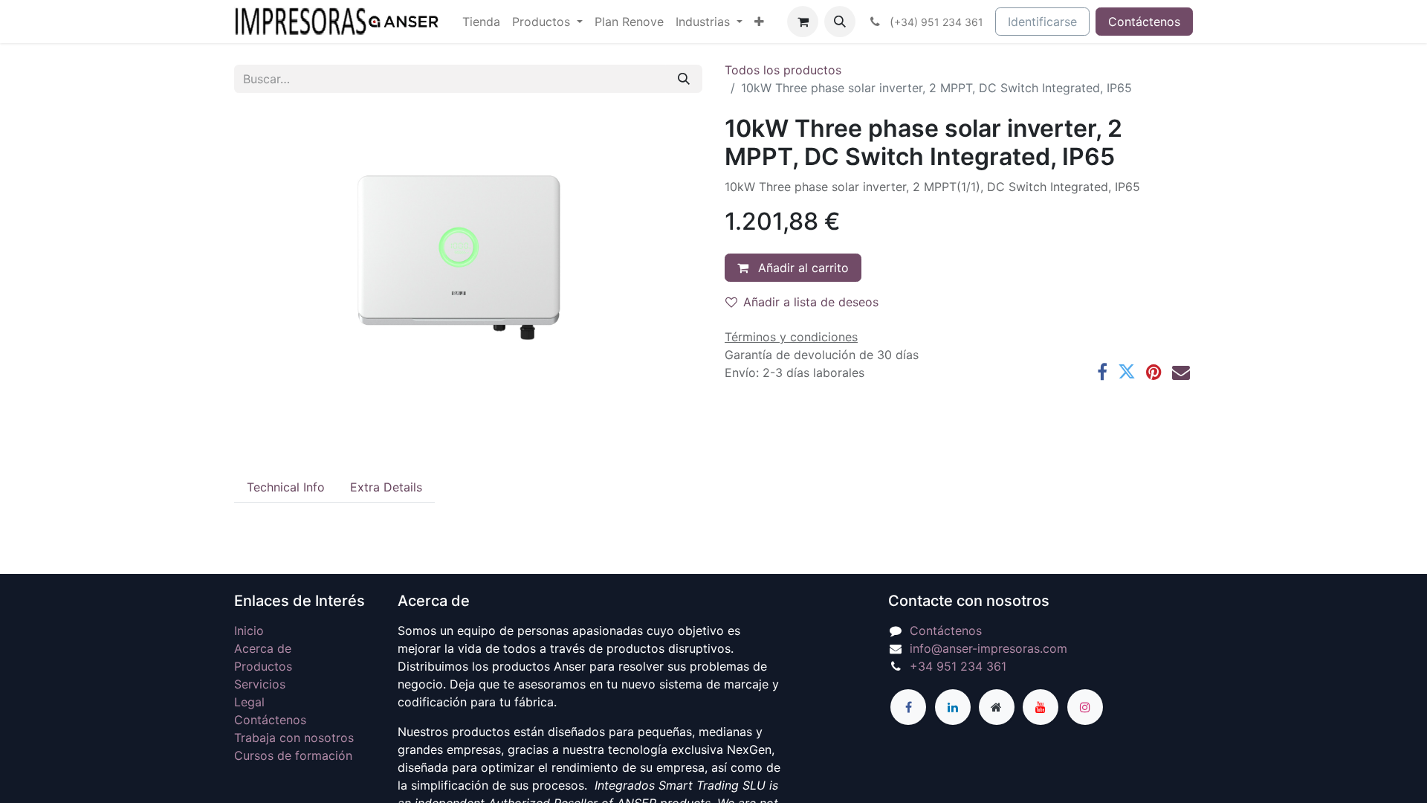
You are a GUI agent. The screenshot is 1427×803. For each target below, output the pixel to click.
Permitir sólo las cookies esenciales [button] (714, 642)
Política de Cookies (830, 577)
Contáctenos (1144, 21)
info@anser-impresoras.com (988, 648)
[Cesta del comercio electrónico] (802, 21)
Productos (263, 666)
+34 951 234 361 (958, 666)
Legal (249, 701)
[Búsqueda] (683, 79)
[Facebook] (1102, 372)
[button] (839, 21)
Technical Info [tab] (286, 487)
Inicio (249, 630)
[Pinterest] (1154, 372)
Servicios (259, 684)
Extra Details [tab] (386, 487)
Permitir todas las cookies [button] (714, 611)
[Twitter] (1127, 372)
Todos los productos (783, 69)
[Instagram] (1085, 707)
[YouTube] (1040, 707)
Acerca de (262, 648)
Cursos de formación (293, 755)
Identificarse (1042, 21)
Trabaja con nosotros (294, 737)
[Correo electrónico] (1181, 372)
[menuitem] (481, 21)
